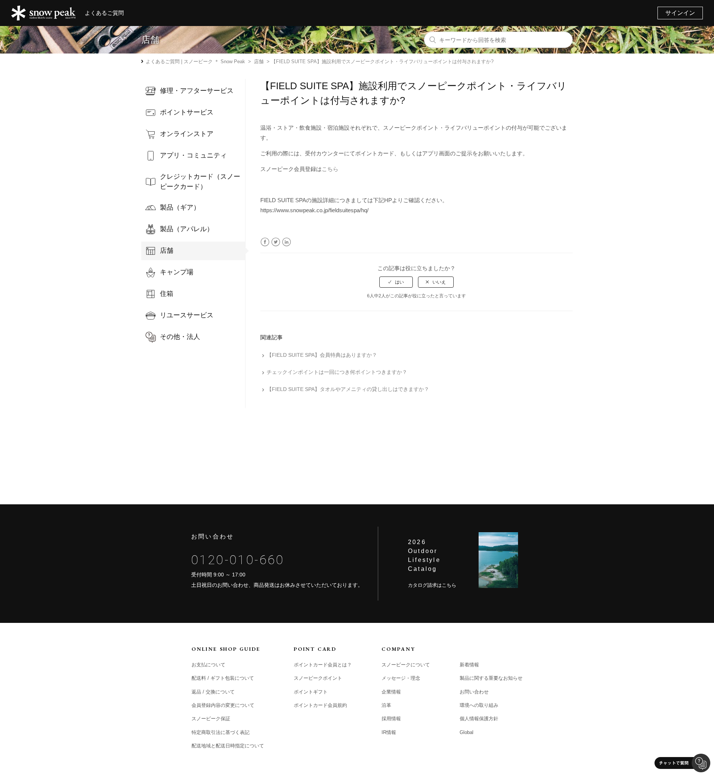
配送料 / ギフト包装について (223, 678)
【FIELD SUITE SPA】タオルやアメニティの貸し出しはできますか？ (348, 389)
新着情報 (469, 664)
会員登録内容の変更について (223, 705)
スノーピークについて (406, 664)
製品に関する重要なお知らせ (491, 678)
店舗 (259, 61)
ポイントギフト (311, 692)
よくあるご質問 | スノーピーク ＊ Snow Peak (195, 61)
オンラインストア (186, 134)
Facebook (265, 242)
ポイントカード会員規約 (320, 705)
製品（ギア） (180, 207)
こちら (330, 169)
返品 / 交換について (213, 692)
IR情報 (389, 732)
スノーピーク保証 (211, 718)
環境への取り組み (479, 705)
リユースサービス (186, 315)
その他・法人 (180, 336)
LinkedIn (286, 242)
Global (466, 732)
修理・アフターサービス (197, 90)
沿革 (386, 705)
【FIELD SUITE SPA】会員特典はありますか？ (322, 355)
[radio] (396, 282)
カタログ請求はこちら (432, 585)
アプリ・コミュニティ (193, 155)
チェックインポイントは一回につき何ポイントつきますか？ (337, 372)
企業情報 (391, 692)
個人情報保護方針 (479, 718)
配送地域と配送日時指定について (228, 745)
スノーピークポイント (318, 678)
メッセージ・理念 (401, 678)
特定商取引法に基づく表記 (221, 732)
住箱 (166, 293)
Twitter (275, 242)
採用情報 (391, 718)
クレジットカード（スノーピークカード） (200, 181)
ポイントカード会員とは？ (323, 664)
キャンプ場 (176, 272)
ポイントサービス (186, 112)
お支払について (208, 664)
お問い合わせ (474, 692)
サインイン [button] (680, 13)
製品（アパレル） (186, 229)
